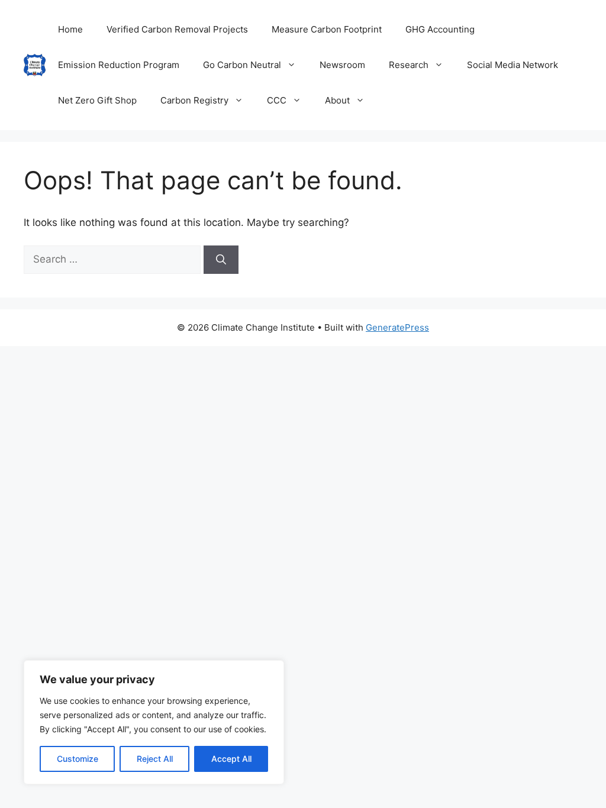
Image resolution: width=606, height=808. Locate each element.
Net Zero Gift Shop (97, 100)
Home (70, 29)
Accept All (231, 759)
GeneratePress (397, 327)
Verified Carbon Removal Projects (177, 29)
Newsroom (342, 64)
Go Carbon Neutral (242, 64)
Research (408, 64)
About (337, 100)
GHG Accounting (440, 29)
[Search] (221, 259)
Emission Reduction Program (118, 64)
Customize (77, 759)
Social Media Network (512, 64)
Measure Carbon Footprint (327, 29)
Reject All (155, 759)
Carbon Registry (194, 100)
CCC (276, 100)
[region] (154, 722)
